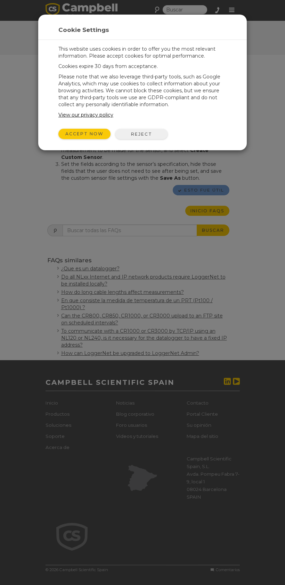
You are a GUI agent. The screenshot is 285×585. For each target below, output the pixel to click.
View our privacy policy (85, 115)
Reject (141, 134)
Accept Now (84, 133)
